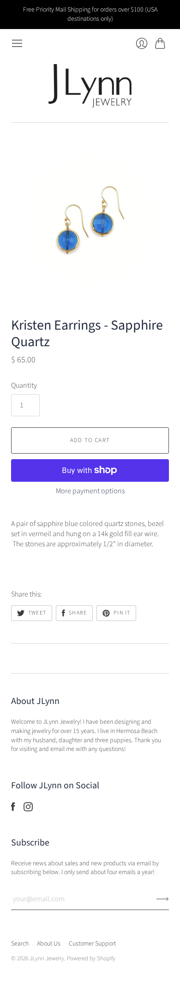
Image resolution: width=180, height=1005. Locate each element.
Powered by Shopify (91, 958)
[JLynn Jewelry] (90, 85)
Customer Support (92, 943)
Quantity (24, 385)
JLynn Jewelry (47, 958)
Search (20, 943)
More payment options (90, 491)
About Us (48, 943)
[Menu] (17, 43)
